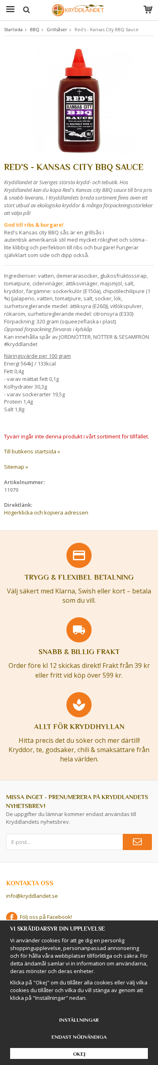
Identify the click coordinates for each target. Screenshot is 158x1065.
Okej (79, 1054)
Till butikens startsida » (32, 451)
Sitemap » (16, 466)
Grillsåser (57, 29)
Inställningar (79, 1020)
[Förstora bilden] (79, 100)
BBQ (34, 29)
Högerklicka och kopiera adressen (46, 512)
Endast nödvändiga (79, 1037)
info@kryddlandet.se (32, 895)
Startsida (13, 29)
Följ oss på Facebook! (44, 916)
